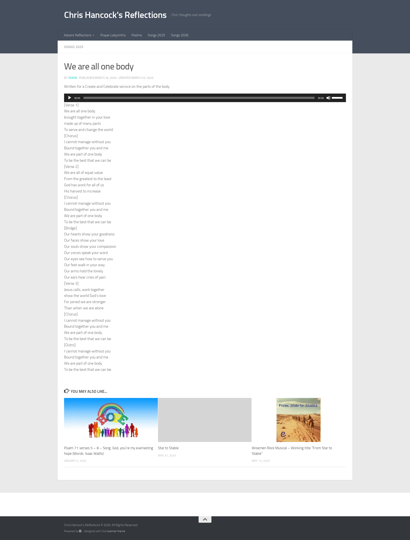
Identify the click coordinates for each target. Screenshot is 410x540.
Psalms (137, 35)
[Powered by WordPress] (80, 531)
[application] (205, 98)
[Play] (69, 98)
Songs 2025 (156, 35)
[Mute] (328, 98)
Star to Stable (168, 448)
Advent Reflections (77, 35)
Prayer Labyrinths (113, 35)
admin (72, 78)
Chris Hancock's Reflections (115, 15)
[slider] (338, 97)
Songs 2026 (179, 35)
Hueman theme (116, 531)
